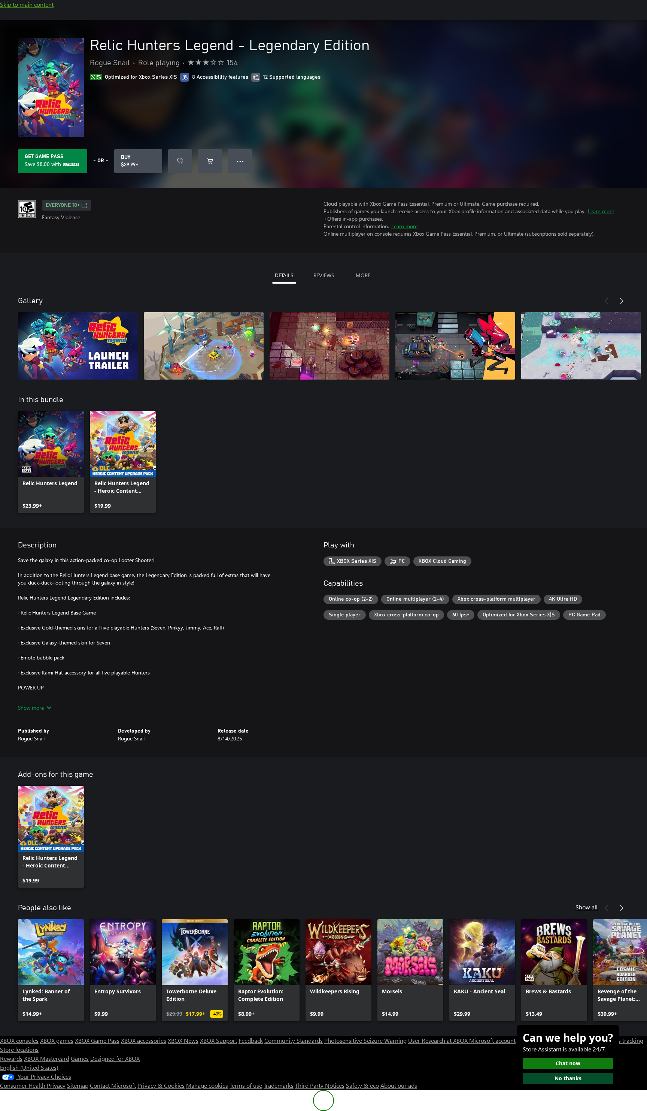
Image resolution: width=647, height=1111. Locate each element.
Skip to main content (27, 4)
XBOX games (56, 1040)
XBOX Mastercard (46, 1058)
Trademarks (279, 1085)
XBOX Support (218, 1040)
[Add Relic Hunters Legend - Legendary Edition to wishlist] (180, 161)
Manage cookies (207, 1085)
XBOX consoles (19, 1040)
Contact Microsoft (113, 1085)
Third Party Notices (319, 1085)
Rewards (11, 1058)
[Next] (621, 301)
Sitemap (77, 1085)
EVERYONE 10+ (63, 205)
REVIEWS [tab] (323, 275)
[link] (51, 462)
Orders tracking (623, 1040)
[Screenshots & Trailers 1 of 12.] (78, 346)
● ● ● (240, 161)
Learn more (601, 211)
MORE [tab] (363, 275)
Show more (31, 707)
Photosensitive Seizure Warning (365, 1040)
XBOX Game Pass (97, 1040)
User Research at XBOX (438, 1040)
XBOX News (183, 1040)
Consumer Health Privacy (33, 1085)
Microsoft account (492, 1040)
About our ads (398, 1085)
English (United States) (29, 1067)
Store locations (19, 1049)
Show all (586, 907)
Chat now (568, 1063)
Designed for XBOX (115, 1058)
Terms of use (246, 1085)
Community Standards (293, 1040)
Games (80, 1058)
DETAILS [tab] (284, 275)
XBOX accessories (143, 1040)
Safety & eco (362, 1085)
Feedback (251, 1040)
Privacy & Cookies (161, 1085)
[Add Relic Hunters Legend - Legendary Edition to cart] (210, 161)
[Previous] (606, 301)
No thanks (568, 1078)
